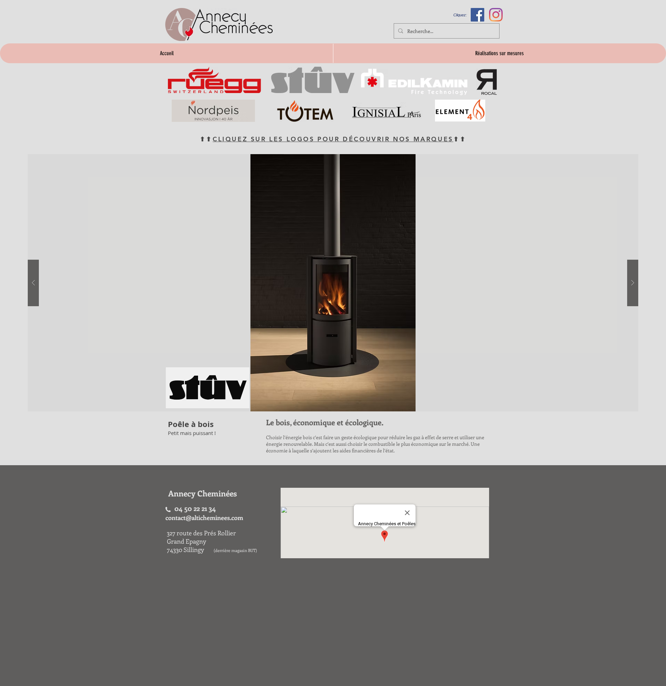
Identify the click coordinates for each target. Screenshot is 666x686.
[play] (619, 159)
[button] (333, 282)
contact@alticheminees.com (204, 517)
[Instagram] (496, 15)
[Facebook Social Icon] (477, 15)
